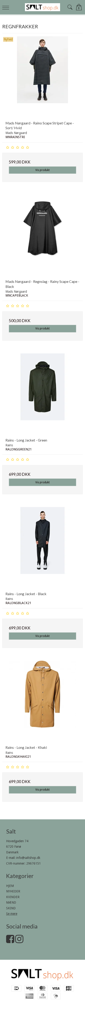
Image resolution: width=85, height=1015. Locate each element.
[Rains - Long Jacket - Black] (42, 547)
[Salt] (43, 7)
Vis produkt (42, 170)
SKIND (11, 908)
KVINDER (12, 897)
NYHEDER (13, 891)
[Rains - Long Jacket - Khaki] (42, 701)
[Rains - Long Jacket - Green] (42, 393)
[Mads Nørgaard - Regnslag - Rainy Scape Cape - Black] (42, 235)
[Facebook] (10, 941)
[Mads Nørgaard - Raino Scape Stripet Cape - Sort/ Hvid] (42, 76)
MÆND (11, 902)
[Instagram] (19, 941)
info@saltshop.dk (28, 858)
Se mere (11, 913)
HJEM (10, 886)
